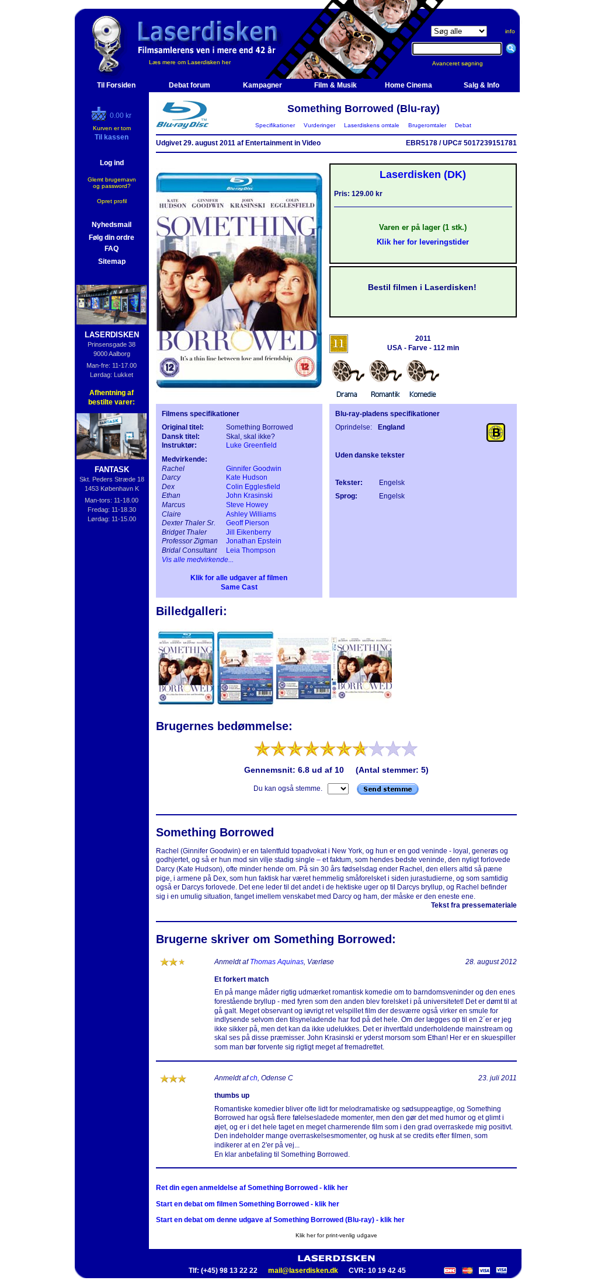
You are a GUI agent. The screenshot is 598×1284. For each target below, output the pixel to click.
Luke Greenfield (251, 445)
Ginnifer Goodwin (253, 469)
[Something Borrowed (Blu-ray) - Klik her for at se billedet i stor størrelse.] (239, 394)
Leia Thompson (251, 550)
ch (254, 1078)
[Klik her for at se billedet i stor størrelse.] (187, 706)
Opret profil (112, 201)
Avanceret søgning (464, 63)
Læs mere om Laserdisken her (190, 62)
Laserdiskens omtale (371, 125)
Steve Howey (247, 505)
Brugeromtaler (427, 125)
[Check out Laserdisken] (100, 118)
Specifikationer (275, 125)
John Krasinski (249, 495)
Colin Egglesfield (253, 487)
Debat (463, 125)
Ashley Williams (251, 514)
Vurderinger (319, 125)
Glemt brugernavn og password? (112, 182)
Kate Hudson (246, 477)
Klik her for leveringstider (423, 242)
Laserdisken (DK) (423, 174)
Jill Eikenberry (248, 532)
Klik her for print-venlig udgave (336, 1235)
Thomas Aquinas (277, 962)
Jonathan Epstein (253, 541)
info (510, 31)
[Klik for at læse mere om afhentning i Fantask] (112, 436)
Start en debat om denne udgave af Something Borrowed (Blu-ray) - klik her (280, 1220)
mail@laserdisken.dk (303, 1270)
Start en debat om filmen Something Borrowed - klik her (247, 1204)
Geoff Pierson (247, 523)
